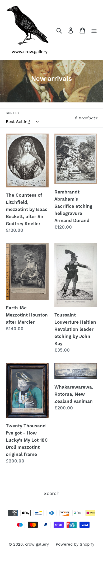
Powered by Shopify (75, 544)
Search (51, 493)
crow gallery (37, 544)
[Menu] (94, 30)
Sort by (12, 113)
